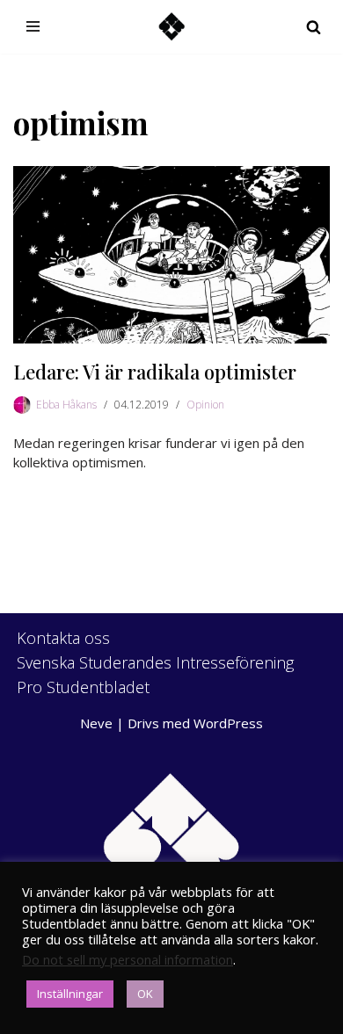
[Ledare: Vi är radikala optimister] (171, 254)
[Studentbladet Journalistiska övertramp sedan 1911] (171, 26)
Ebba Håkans (66, 404)
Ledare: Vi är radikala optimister (154, 371)
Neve (96, 723)
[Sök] (313, 26)
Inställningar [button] (70, 993)
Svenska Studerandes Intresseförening (155, 662)
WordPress (228, 723)
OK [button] (145, 993)
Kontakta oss (63, 637)
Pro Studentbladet (83, 687)
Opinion (205, 404)
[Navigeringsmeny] (33, 26)
